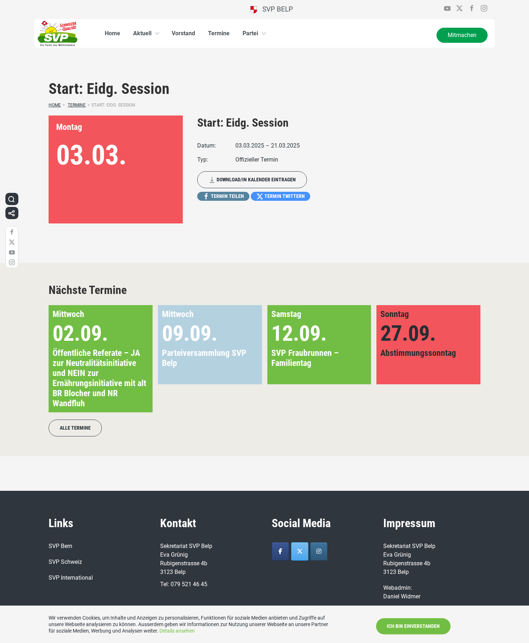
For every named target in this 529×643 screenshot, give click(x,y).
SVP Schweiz (65, 561)
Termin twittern (284, 196)
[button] (463, 358)
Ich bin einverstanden (413, 626)
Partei (250, 33)
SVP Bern (60, 546)
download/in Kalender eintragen (256, 179)
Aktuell (142, 33)
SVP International (71, 577)
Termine (219, 33)
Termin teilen (227, 196)
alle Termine (75, 428)
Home (112, 33)
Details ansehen (177, 631)
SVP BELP (275, 9)
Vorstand (183, 33)
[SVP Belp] (280, 551)
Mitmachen (462, 35)
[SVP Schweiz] (318, 551)
